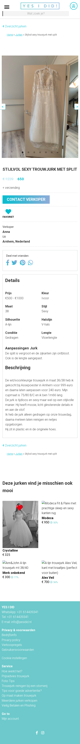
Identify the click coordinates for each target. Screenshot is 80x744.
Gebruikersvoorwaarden (18, 650)
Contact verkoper (26, 199)
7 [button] (57, 152)
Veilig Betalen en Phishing (19, 705)
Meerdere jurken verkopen (19, 700)
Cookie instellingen (14, 658)
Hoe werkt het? (12, 671)
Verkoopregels (12, 645)
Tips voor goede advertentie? (22, 691)
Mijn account (10, 719)
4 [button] (40, 152)
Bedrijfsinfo (9, 635)
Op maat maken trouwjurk (19, 695)
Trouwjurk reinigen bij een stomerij (24, 686)
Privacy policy (11, 640)
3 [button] (34, 152)
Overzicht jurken (15, 26)
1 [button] (22, 152)
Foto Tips (8, 681)
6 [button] (52, 152)
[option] (40, 107)
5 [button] (46, 152)
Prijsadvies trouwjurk (15, 676)
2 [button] (28, 152)
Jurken (19, 34)
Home (10, 34)
